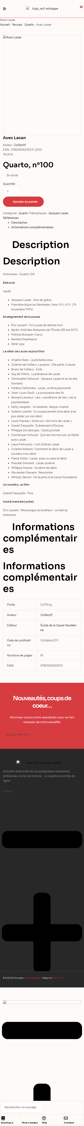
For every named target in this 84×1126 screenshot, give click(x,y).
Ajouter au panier (25, 201)
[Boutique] (3, 1118)
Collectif (20, 145)
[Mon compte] (24, 1118)
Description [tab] (40, 245)
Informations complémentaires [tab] (40, 538)
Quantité (9, 184)
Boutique (7, 1122)
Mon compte (30, 1122)
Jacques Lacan (58, 213)
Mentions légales (33, 978)
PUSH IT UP (57, 978)
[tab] (46, 222)
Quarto (29, 24)
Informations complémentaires (32, 227)
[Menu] (6, 9)
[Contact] (66, 1118)
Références (11, 218)
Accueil (5, 24)
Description (19, 222)
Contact (69, 1122)
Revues (17, 24)
